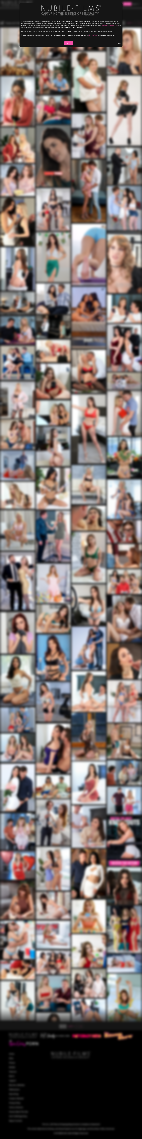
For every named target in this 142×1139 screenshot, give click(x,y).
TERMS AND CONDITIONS (110, 25)
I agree (68, 43)
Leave (119, 43)
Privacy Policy (93, 35)
